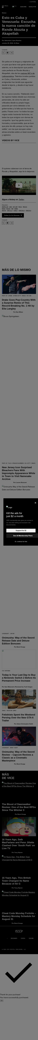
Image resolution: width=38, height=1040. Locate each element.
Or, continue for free (21, 541)
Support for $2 (21, 530)
